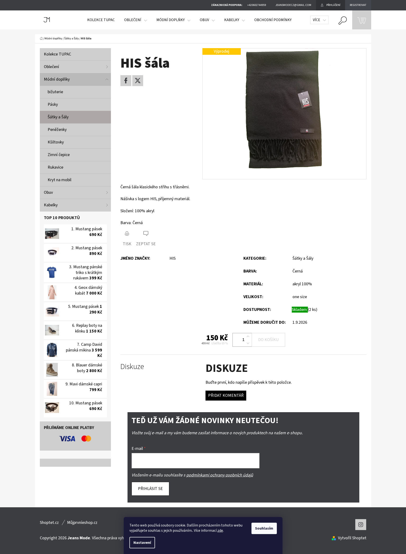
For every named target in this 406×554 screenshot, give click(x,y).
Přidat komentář (226, 395)
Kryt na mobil (59, 180)
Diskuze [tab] (132, 367)
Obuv (48, 192)
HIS (172, 258)
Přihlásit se (150, 489)
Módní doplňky (57, 79)
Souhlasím (264, 528)
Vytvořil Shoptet (352, 538)
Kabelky (51, 205)
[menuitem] (100, 19)
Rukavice (55, 167)
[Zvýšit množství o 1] (248, 336)
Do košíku (268, 340)
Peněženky (57, 130)
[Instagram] (360, 524)
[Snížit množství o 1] (248, 343)
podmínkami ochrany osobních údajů (219, 475)
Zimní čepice (59, 155)
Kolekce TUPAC (57, 54)
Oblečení (51, 67)
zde (220, 530)
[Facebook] (125, 80)
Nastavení (142, 542)
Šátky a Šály (58, 117)
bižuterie (55, 92)
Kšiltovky (56, 142)
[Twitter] (137, 80)
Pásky (53, 104)
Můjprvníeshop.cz (82, 523)
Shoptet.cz (49, 523)
